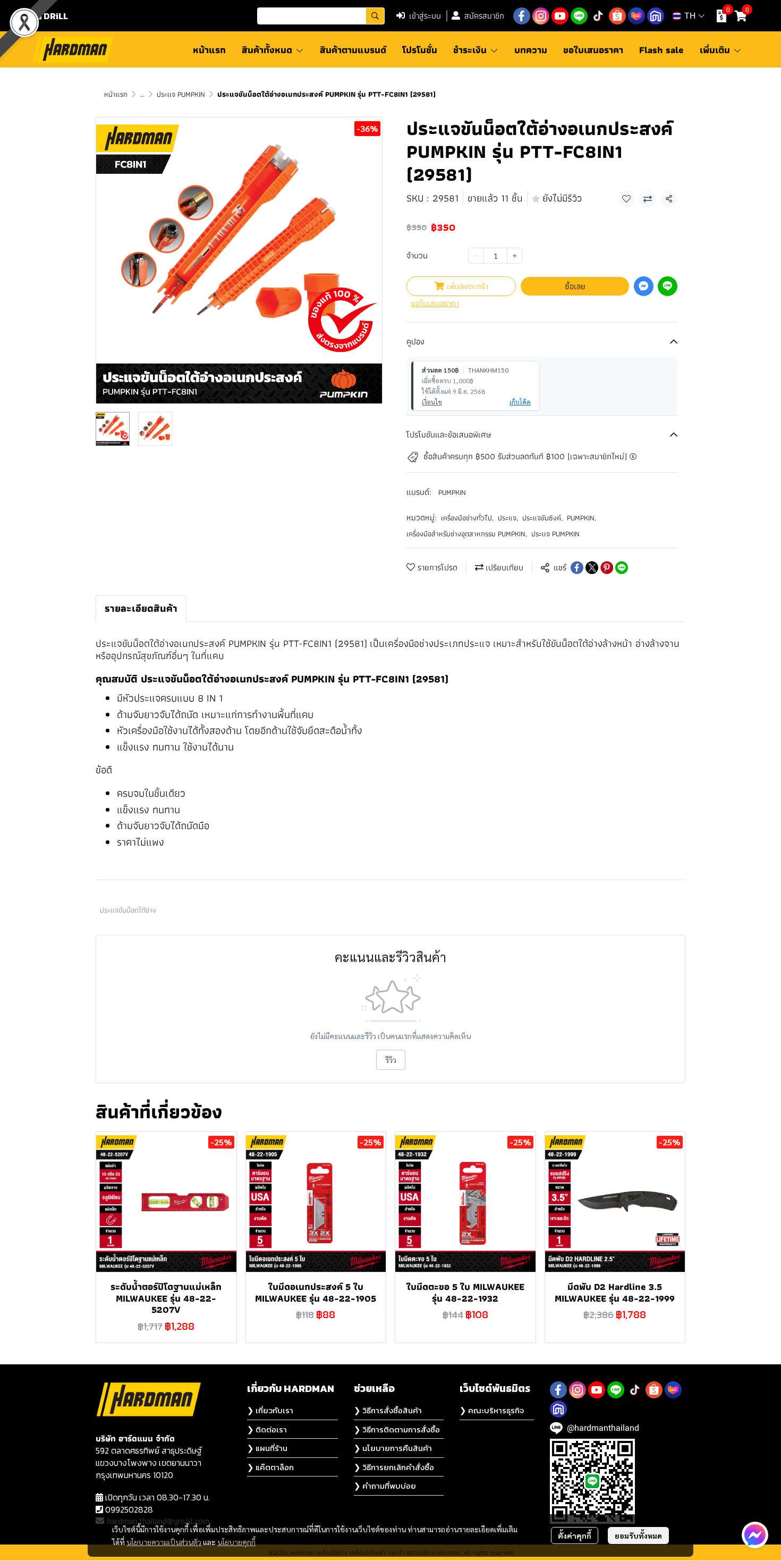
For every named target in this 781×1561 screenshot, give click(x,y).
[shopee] (617, 15)
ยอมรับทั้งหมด (638, 1535)
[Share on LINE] (621, 567)
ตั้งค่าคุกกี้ (574, 1535)
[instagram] (540, 15)
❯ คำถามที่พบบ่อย (385, 1486)
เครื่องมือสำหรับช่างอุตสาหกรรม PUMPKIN (466, 533)
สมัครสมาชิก (484, 15)
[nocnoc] (655, 15)
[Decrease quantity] (476, 255)
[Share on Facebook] (577, 567)
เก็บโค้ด (520, 402)
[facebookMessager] (755, 1535)
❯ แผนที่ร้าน (267, 1448)
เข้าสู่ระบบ (425, 15)
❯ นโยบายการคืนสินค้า (393, 1448)
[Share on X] (591, 567)
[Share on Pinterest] (606, 567)
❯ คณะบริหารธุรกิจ (492, 1410)
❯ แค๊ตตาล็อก (270, 1467)
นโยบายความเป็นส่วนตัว (163, 1542)
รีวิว (390, 1060)
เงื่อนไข (432, 402)
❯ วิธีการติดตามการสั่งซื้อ (397, 1429)
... (142, 94)
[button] (320, 16)
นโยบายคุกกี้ (236, 1542)
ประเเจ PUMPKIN (181, 94)
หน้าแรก (116, 94)
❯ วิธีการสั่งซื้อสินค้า (388, 1410)
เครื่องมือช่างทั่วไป (467, 518)
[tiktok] (598, 15)
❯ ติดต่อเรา (267, 1429)
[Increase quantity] (514, 255)
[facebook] (521, 15)
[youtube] (559, 15)
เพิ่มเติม (716, 49)
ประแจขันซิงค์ (542, 518)
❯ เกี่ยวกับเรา (270, 1410)
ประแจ (508, 518)
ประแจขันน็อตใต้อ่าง (128, 910)
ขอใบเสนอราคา (435, 303)
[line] (579, 15)
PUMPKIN (452, 492)
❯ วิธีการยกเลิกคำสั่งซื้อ (394, 1467)
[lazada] (636, 15)
